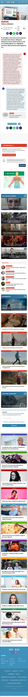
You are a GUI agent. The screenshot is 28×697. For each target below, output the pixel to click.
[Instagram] (22, 2)
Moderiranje (11, 674)
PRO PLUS (21, 671)
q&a (19, 123)
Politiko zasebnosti (21, 421)
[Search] (19, 2)
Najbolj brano (5, 262)
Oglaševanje (8, 671)
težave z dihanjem (12, 123)
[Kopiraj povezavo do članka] (20, 33)
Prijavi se (22, 165)
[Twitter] (10, 33)
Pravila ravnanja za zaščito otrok (18, 680)
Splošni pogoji (4, 680)
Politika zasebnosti (22, 677)
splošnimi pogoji (12, 421)
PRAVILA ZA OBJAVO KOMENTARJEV (9, 154)
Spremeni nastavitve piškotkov (8, 677)
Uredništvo (15, 671)
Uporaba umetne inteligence (14, 683)
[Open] (2, 2)
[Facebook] (25, 2)
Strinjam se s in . (14, 421)
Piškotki (18, 674)
